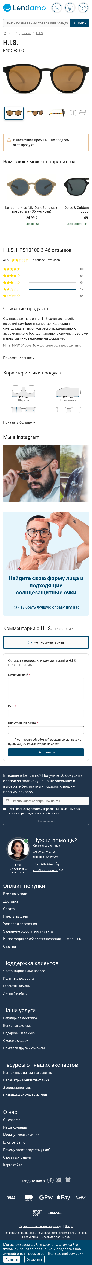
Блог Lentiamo (14, 1142)
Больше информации (65, 1253)
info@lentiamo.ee (45, 870)
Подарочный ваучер (19, 1033)
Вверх (69, 1226)
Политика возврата (18, 978)
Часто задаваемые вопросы (25, 971)
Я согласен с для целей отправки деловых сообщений (44, 811)
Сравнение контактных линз (25, 1095)
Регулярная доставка (20, 1018)
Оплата (9, 908)
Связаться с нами (17, 1157)
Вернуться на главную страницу (40, 1226)
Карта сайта (12, 1164)
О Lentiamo (11, 1119)
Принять (12, 1259)
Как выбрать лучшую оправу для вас (46, 607)
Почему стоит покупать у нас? (26, 1149)
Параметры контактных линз (26, 1080)
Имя (12, 706)
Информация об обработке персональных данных (42, 938)
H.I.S (39, 33)
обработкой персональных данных (50, 809)
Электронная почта (23, 723)
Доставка (10, 901)
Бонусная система (17, 1025)
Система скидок (15, 1040)
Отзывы (9, 946)
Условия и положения (20, 923)
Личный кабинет (16, 993)
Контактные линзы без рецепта (27, 1072)
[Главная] (5, 33)
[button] (14, 113)
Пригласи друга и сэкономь (25, 1048)
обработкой (41, 739)
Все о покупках (15, 893)
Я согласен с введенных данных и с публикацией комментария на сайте (44, 741)
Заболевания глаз (17, 1087)
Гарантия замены (16, 986)
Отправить (46, 752)
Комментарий (19, 674)
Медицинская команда (21, 1134)
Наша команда (15, 1127)
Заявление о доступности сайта (28, 931)
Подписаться (46, 821)
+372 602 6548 (44, 864)
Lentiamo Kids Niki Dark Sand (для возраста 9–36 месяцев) (31, 209)
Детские (25, 33)
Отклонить (34, 1259)
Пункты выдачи (15, 916)
